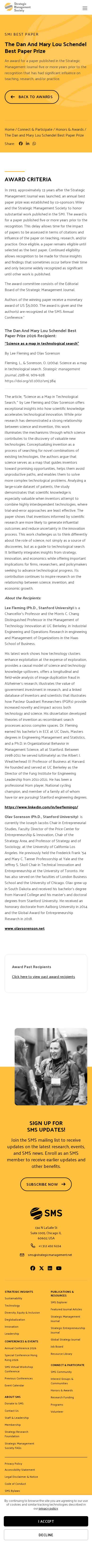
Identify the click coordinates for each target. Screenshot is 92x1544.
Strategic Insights (19, 1292)
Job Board (57, 1346)
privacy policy (48, 1508)
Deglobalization (15, 1319)
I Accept (46, 1521)
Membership (13, 1424)
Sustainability (13, 1298)
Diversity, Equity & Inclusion (22, 1312)
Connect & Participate (35, 129)
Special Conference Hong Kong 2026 (21, 1357)
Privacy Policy (13, 1464)
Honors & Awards (70, 129)
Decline (46, 1535)
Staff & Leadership (17, 1417)
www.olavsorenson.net (25, 928)
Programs (57, 1404)
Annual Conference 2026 (20, 1348)
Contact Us (12, 1410)
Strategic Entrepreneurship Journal (68, 1330)
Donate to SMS (14, 1403)
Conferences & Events (21, 1341)
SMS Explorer (59, 1302)
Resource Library (61, 1353)
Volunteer (57, 1411)
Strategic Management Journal (65, 1318)
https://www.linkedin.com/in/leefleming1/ (41, 806)
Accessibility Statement (20, 1469)
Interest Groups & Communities (62, 1381)
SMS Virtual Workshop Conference (19, 1369)
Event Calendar (14, 1385)
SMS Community (61, 1372)
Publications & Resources (62, 1294)
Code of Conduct (15, 1483)
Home (9, 129)
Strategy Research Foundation (16, 1434)
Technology (12, 1305)
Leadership (12, 1333)
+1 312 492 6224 (50, 1246)
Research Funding (62, 1397)
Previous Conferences (19, 1378)
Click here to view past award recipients (43, 976)
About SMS (13, 1397)
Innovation (11, 1326)
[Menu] (84, 8)
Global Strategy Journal (65, 1339)
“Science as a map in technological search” (42, 343)
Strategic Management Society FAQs (19, 1445)
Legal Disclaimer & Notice (21, 1476)
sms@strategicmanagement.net (50, 1255)
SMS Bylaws (12, 1490)
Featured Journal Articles (66, 1309)
